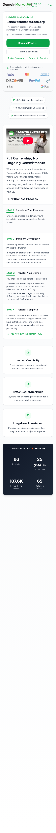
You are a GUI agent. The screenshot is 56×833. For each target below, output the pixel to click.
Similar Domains (16, 58)
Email (50, 5)
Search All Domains (38, 58)
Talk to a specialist (28, 51)
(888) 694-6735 (37, 5)
